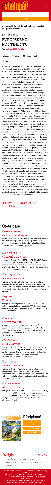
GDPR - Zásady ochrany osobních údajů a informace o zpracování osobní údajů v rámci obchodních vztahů (25, 482)
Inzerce (25, 462)
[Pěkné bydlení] (8, 455)
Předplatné (28, 459)
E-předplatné (11, 462)
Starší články (22, 49)
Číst (32, 425)
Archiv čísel (32, 432)
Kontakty (38, 462)
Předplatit (32, 421)
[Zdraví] (42, 455)
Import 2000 (12, 49)
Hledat (25, 18)
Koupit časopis (32, 428)
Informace (9, 465)
